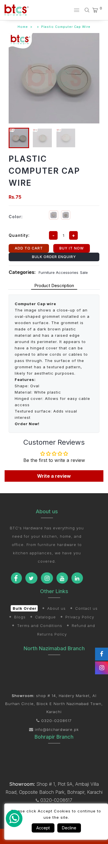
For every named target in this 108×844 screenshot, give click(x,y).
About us (56, 608)
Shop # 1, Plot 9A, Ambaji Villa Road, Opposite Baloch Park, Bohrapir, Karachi (54, 788)
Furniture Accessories (58, 272)
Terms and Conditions (39, 625)
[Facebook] (16, 578)
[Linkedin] (77, 578)
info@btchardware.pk (56, 729)
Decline (69, 827)
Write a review (54, 476)
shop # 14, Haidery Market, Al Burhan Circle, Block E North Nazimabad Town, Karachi (54, 703)
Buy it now (71, 248)
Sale (84, 272)
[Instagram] (47, 578)
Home (23, 27)
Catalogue (45, 617)
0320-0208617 (56, 720)
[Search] (88, 10)
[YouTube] (62, 578)
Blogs (20, 617)
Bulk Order (25, 608)
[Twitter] (31, 578)
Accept (43, 827)
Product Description (54, 285)
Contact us (86, 608)
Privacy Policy (79, 617)
